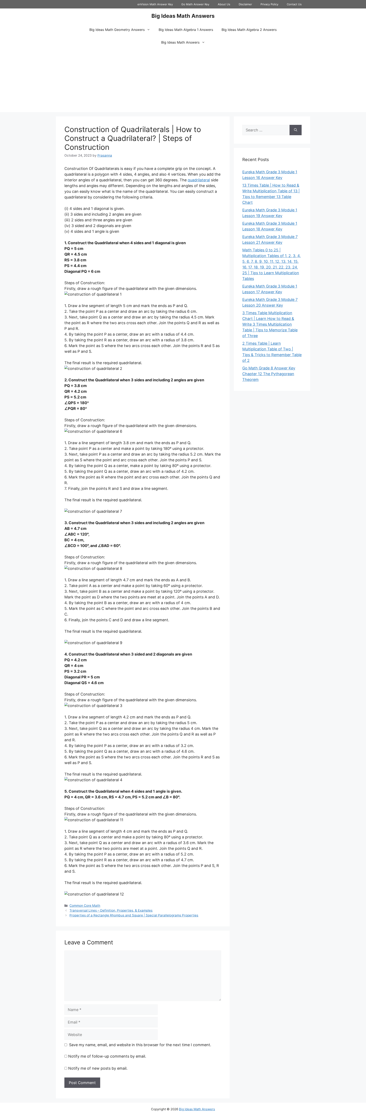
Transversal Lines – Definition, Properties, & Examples (110, 910)
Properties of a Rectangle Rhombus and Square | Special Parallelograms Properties (133, 915)
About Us (224, 4)
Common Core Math (84, 906)
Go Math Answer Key (195, 4)
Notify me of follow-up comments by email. (107, 1056)
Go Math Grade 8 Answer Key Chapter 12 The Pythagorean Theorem (268, 374)
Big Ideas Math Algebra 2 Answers (249, 30)
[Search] (296, 130)
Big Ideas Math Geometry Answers (117, 30)
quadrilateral (199, 180)
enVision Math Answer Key (155, 4)
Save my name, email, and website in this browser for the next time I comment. (140, 1045)
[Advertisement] (183, 80)
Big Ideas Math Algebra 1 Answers (186, 30)
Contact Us (294, 4)
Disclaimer (245, 4)
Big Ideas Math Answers (183, 16)
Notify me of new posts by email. (98, 1068)
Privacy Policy (269, 4)
